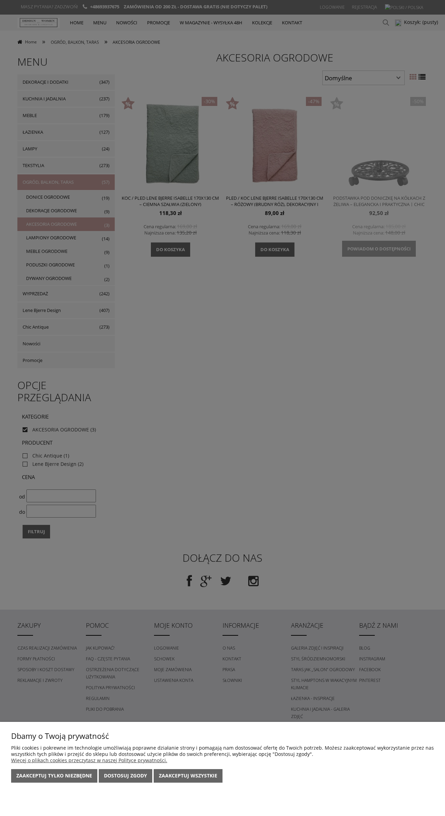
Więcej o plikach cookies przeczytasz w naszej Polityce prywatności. (89, 760)
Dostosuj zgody (125, 775)
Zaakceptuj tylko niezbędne (54, 775)
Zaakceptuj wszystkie (188, 775)
